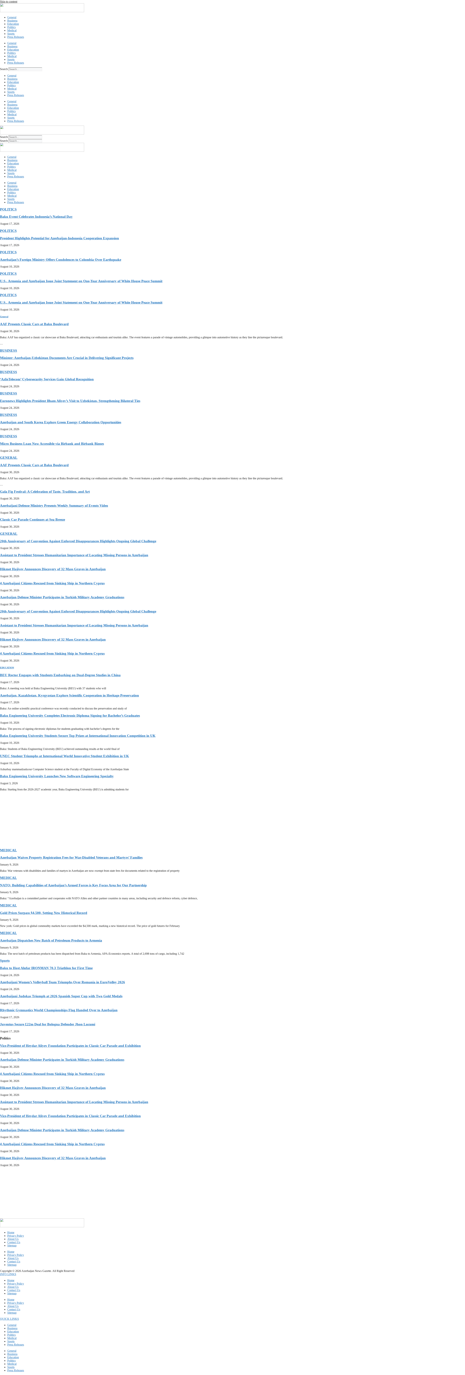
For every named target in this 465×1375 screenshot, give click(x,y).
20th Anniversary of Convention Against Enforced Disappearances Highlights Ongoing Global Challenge (78, 541)
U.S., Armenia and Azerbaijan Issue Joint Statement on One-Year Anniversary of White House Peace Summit (81, 281)
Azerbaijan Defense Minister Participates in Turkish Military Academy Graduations (62, 597)
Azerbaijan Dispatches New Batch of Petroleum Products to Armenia (51, 940)
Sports (11, 33)
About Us (13, 1239)
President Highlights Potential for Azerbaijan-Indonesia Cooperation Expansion (59, 238)
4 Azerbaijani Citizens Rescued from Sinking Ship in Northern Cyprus (52, 583)
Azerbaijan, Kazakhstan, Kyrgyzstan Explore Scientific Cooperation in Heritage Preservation (69, 695)
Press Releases (15, 36)
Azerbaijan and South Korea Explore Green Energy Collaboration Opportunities (60, 422)
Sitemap (12, 1245)
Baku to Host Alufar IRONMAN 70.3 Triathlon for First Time (46, 968)
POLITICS (8, 209)
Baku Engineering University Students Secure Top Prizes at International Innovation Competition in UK (77, 736)
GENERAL (8, 458)
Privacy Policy (15, 1235)
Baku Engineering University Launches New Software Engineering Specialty (57, 776)
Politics (11, 27)
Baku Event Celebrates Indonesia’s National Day (36, 217)
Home (10, 1232)
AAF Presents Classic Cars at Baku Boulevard (34, 324)
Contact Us (13, 1242)
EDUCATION (7, 667)
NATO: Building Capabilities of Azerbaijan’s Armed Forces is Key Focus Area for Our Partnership (73, 885)
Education (13, 23)
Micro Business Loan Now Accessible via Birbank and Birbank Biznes (52, 444)
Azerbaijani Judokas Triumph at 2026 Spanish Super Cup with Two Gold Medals (61, 996)
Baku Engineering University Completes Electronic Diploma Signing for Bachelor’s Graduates (70, 715)
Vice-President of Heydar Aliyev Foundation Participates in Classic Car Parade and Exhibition (70, 1046)
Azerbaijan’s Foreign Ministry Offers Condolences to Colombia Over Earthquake (60, 260)
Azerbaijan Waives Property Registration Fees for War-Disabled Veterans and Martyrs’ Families (71, 857)
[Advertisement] (109, 819)
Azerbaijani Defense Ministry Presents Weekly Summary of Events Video (54, 505)
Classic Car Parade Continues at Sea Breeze (32, 519)
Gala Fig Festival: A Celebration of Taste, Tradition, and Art (45, 491)
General (11, 17)
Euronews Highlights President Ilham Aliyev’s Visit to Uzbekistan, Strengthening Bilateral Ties (70, 401)
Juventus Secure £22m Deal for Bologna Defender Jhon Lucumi (47, 1024)
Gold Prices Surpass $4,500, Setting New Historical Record (43, 913)
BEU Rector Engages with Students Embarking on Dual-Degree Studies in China (60, 675)
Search (4, 69)
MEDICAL (8, 850)
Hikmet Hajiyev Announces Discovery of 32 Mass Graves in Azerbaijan (53, 569)
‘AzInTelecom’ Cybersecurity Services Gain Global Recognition (47, 379)
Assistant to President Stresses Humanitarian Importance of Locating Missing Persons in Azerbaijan (74, 555)
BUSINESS (8, 350)
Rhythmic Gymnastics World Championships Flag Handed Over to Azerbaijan (59, 1010)
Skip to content (8, 1)
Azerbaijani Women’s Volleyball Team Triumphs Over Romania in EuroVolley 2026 (62, 982)
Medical (12, 30)
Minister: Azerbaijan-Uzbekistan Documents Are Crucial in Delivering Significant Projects (67, 358)
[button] (8, 1274)
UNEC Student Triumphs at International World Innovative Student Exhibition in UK (64, 756)
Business (12, 20)
